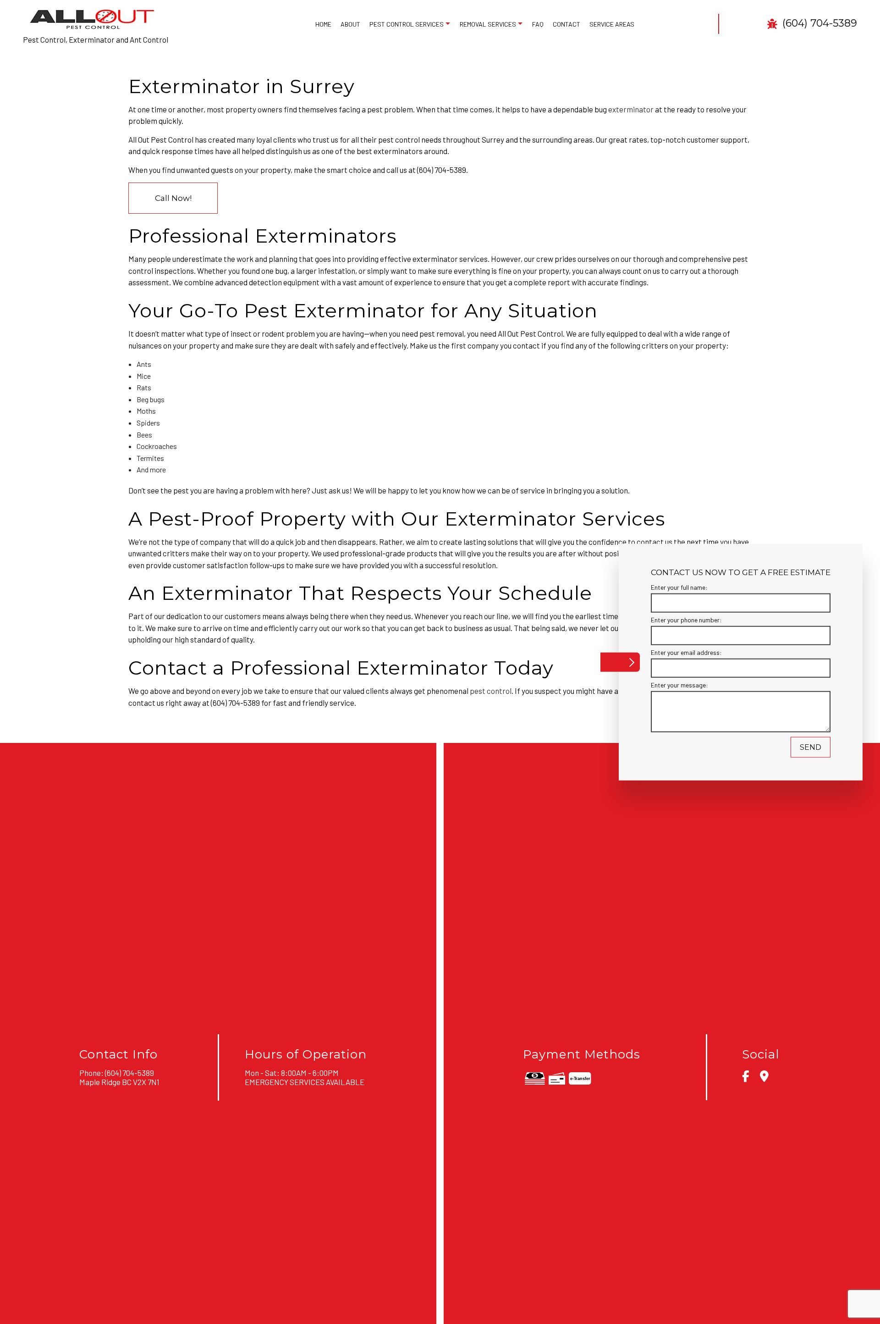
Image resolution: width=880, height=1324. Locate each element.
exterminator (631, 109)
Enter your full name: (679, 587)
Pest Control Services (406, 24)
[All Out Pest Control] (91, 18)
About (350, 24)
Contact (566, 24)
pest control (491, 690)
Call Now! (173, 198)
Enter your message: (679, 685)
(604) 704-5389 (818, 23)
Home (323, 24)
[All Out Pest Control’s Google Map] (764, 1077)
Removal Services (488, 24)
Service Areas (611, 24)
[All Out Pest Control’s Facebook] (745, 1077)
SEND (810, 747)
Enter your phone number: (686, 619)
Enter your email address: (686, 652)
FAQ (538, 24)
